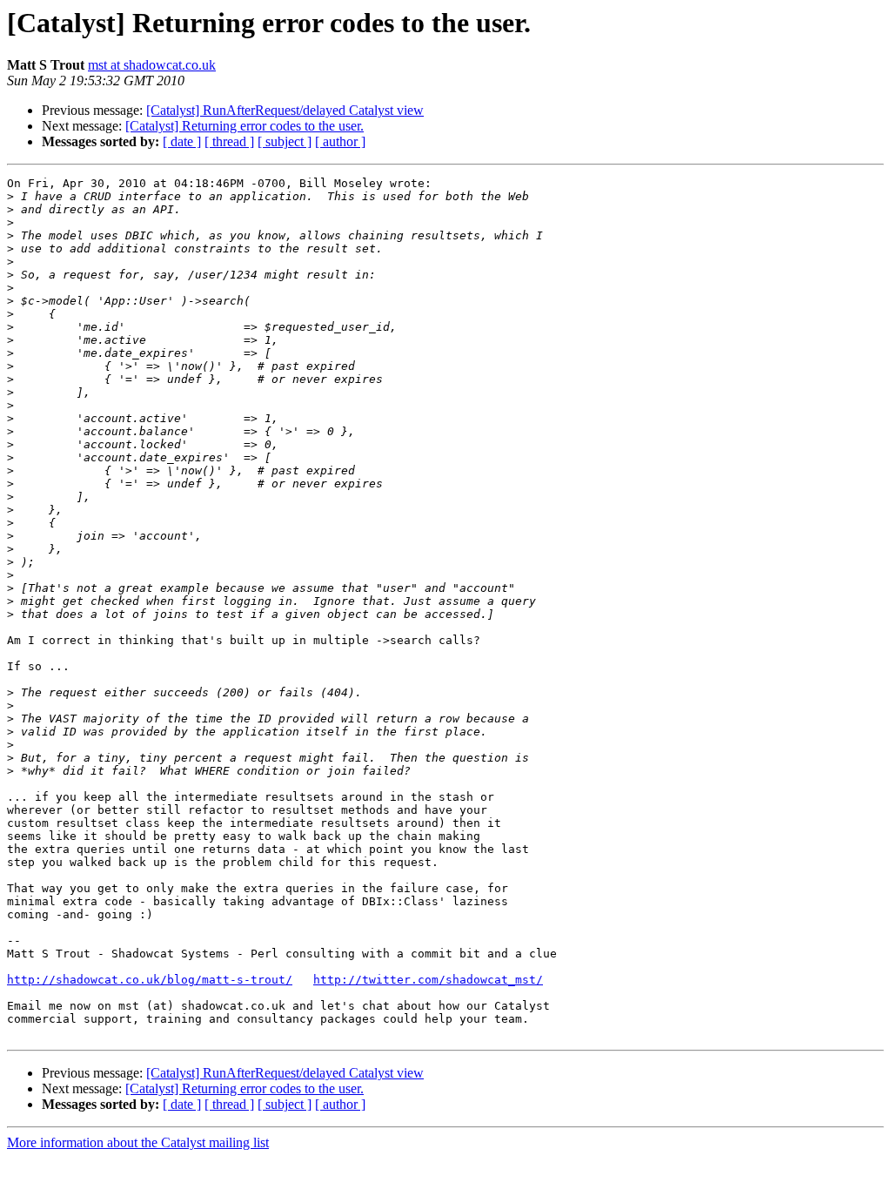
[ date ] (182, 141)
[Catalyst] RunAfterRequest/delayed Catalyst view (285, 110)
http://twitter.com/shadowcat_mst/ (428, 979)
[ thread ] (229, 141)
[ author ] (340, 141)
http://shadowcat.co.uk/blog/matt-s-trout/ (149, 979)
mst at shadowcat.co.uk (152, 64)
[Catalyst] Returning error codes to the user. (244, 125)
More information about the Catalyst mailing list (138, 1142)
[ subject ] (285, 141)
